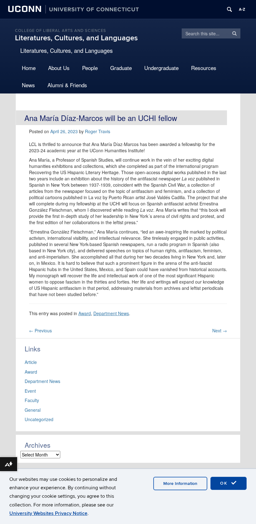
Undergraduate (161, 68)
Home (29, 68)
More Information (180, 483)
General (33, 410)
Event (30, 391)
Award (84, 313)
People (90, 68)
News (28, 85)
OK (224, 483)
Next (219, 330)
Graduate (121, 68)
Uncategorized (39, 419)
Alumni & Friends (67, 85)
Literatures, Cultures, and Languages (76, 38)
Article (31, 362)
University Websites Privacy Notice (48, 513)
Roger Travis (97, 131)
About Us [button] (59, 68)
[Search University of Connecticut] (229, 9)
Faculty (32, 400)
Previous (40, 330)
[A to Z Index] (242, 9)
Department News (111, 313)
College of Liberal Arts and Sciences (60, 30)
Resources (203, 68)
